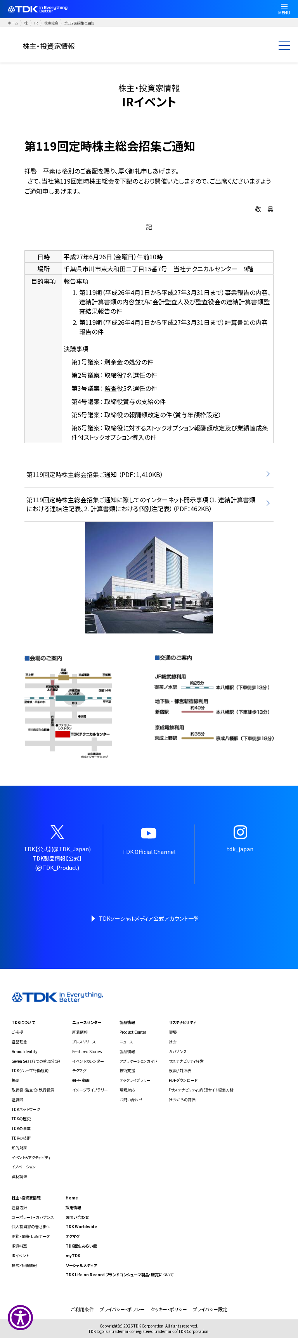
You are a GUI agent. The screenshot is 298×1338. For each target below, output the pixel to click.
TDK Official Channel (148, 852)
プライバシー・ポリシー (122, 1309)
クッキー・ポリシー (169, 1309)
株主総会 (51, 23)
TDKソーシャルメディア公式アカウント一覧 (149, 918)
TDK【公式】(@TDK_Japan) (57, 849)
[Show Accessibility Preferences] (20, 1317)
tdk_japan (240, 849)
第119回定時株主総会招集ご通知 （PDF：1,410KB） (94, 474)
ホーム (13, 23)
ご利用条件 (82, 1309)
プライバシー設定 (210, 1309)
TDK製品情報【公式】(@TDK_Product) (57, 862)
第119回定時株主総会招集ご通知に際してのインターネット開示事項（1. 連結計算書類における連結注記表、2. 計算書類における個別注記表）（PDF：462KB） (140, 504)
